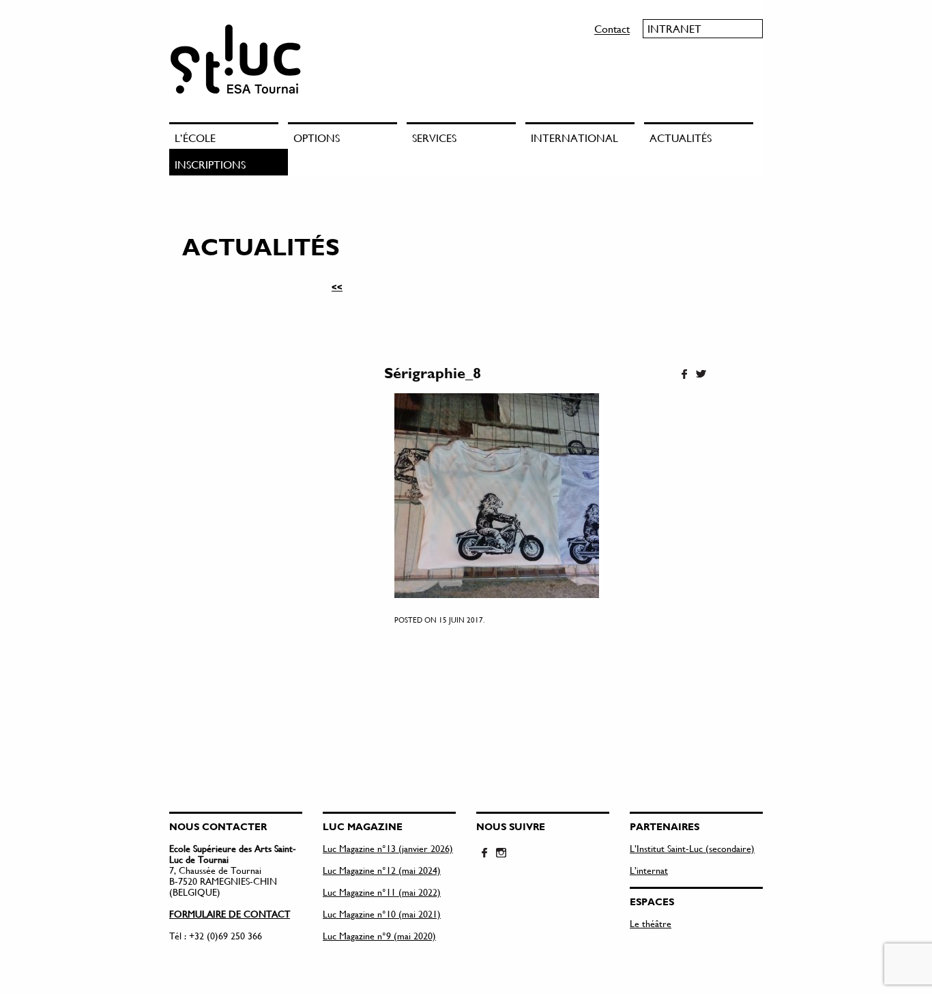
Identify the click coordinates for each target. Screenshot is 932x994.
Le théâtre (650, 923)
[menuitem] (228, 135)
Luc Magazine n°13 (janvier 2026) (388, 848)
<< (337, 287)
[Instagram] (501, 853)
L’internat (649, 870)
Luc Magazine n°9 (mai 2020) (379, 935)
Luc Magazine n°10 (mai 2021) (382, 914)
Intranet (674, 28)
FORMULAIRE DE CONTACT (229, 914)
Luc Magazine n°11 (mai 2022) (382, 892)
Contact (612, 28)
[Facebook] (684, 375)
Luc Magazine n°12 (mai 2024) (382, 870)
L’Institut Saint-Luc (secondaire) (692, 848)
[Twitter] (701, 375)
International (574, 137)
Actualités (681, 137)
